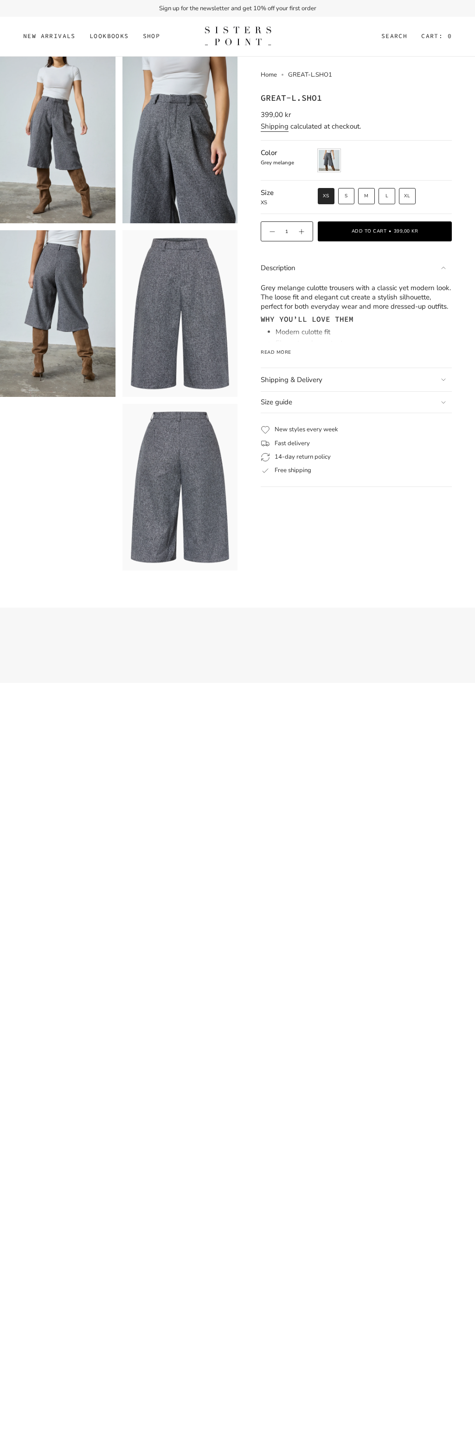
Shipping (275, 126)
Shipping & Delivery (291, 379)
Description (278, 267)
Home (269, 75)
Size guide (276, 402)
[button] (109, 36)
